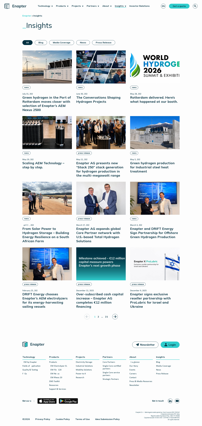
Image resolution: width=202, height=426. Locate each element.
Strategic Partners (111, 379)
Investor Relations (139, 6)
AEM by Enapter (29, 362)
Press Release (103, 42)
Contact (132, 377)
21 (106, 316)
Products (61, 6)
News (83, 42)
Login (172, 344)
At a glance (134, 362)
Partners (92, 6)
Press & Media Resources (140, 381)
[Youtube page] (177, 400)
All (27, 42)
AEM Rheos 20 (55, 377)
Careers (132, 374)
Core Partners (109, 362)
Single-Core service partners (111, 374)
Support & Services (57, 389)
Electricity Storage (84, 362)
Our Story (133, 366)
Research (80, 377)
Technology (44, 6)
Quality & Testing (30, 370)
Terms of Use (82, 419)
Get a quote (179, 6)
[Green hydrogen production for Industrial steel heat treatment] (155, 144)
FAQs (24, 374)
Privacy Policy (42, 419)
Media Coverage (61, 42)
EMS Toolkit (54, 381)
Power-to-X (81, 374)
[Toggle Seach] (195, 6)
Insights (119, 6)
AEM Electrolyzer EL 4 (59, 366)
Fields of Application (31, 366)
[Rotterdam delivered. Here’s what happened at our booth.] (155, 76)
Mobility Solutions (84, 370)
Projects (76, 6)
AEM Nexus (54, 374)
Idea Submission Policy (107, 419)
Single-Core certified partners (112, 367)
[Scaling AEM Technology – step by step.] (47, 142)
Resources (53, 385)
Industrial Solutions (84, 366)
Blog (40, 42)
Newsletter (147, 344)
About (105, 6)
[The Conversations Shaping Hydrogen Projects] (101, 76)
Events (132, 370)
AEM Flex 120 (55, 370)
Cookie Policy (63, 419)
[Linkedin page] (170, 400)
